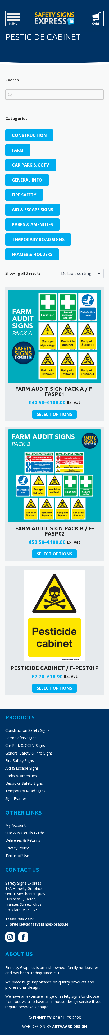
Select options (54, 414)
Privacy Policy (17, 847)
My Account (15, 825)
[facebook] (23, 937)
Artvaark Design (69, 1026)
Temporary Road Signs (25, 790)
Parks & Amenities (21, 775)
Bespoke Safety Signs (24, 783)
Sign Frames (16, 798)
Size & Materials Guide (24, 832)
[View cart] (96, 18)
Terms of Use (17, 855)
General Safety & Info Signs (29, 753)
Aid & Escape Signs (22, 768)
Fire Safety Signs (19, 760)
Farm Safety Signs (21, 737)
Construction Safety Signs (27, 730)
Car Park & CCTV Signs (25, 745)
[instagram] (10, 937)
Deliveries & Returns (22, 840)
